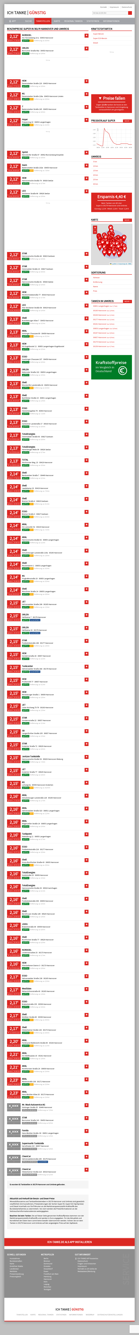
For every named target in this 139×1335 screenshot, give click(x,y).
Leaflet (113, 264)
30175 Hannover (103, 342)
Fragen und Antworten (87, 1264)
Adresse (96, 277)
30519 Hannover (49, 1172)
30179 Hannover (39, 617)
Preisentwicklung (17, 1274)
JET (24, 601)
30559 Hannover (43, 927)
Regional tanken (73, 21)
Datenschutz (127, 7)
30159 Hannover (103, 346)
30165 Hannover (55, 553)
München (47, 1287)
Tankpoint (27, 833)
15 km (95, 170)
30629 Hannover (45, 746)
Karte (57, 21)
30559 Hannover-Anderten (42, 785)
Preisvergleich (15, 1276)
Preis (95, 291)
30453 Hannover (46, 38)
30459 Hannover (48, 333)
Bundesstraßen (16, 1261)
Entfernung (97, 282)
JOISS (25, 924)
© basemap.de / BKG (124, 264)
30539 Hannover (44, 1004)
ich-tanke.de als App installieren (69, 1242)
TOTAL (25, 459)
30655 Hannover (52, 862)
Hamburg (47, 1276)
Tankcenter (27, 666)
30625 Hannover (48, 914)
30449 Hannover (46, 475)
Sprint (25, 152)
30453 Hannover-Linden (53, 96)
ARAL (24, 330)
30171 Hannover (43, 1081)
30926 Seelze (48, 180)
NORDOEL (26, 35)
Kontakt (103, 7)
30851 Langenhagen (48, 398)
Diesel (95, 43)
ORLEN (25, 48)
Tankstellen (43, 21)
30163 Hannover (46, 707)
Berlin (46, 1258)
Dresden (47, 1266)
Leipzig (46, 1284)
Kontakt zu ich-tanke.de (87, 1269)
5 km (95, 161)
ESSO (24, 356)
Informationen (111, 21)
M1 (23, 93)
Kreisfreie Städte (16, 1266)
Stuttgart (47, 1289)
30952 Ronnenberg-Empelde (52, 155)
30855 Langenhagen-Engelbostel (51, 346)
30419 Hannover (48, 295)
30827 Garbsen (47, 269)
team (24, 165)
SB (23, 730)
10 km (95, 166)
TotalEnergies (28, 434)
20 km (95, 175)
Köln (46, 1282)
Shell (24, 317)
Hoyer (25, 119)
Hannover (48, 1279)
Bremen (47, 1261)
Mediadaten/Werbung (86, 1271)
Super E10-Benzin (100, 38)
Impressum (114, 7)
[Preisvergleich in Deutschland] (111, 379)
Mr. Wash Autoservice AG (33, 1104)
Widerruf (90, 1315)
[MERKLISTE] (125, 21)
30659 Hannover (47, 694)
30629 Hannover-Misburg (53, 759)
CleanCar (26, 1156)
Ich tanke (26, 13)
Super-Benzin (98, 34)
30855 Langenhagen (51, 540)
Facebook (88, 13)
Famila (25, 1130)
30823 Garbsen (49, 256)
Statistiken (93, 21)
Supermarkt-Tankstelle (33, 1143)
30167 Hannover (103, 333)
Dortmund (48, 1264)
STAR (24, 253)
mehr (126, 121)
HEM (24, 80)
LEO (24, 190)
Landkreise (14, 1269)
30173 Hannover (45, 952)
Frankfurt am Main (51, 1274)
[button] (104, 253)
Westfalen (26, 988)
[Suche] (130, 13)
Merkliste (13, 1271)
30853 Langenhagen (42, 122)
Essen (46, 1271)
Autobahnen (15, 1258)
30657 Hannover (44, 656)
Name (95, 286)
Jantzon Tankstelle (31, 756)
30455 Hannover (49, 109)
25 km (95, 179)
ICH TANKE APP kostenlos (88, 1258)
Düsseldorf (48, 1269)
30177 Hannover (46, 643)
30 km (95, 184)
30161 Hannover (44, 1056)
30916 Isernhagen (50, 888)
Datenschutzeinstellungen (110, 1315)
